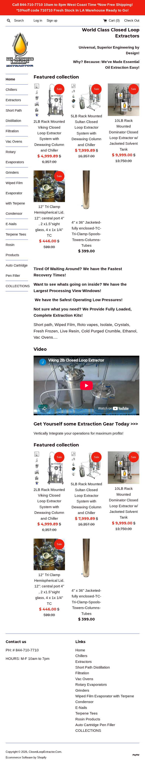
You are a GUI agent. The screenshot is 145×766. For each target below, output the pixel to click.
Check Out (131, 20)
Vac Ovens (14, 141)
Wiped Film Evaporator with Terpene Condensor (15, 198)
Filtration (12, 131)
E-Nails (11, 224)
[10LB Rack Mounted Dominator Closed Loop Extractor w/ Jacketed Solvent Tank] (123, 99)
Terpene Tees (16, 234)
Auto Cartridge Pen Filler (17, 271)
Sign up (52, 20)
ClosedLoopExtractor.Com (45, 751)
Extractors (13, 100)
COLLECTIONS (17, 286)
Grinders (12, 172)
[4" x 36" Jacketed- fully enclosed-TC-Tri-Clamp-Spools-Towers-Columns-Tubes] (86, 194)
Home (10, 79)
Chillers (11, 90)
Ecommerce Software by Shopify (26, 757)
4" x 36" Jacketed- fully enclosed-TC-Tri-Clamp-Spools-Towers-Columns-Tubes (86, 233)
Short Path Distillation (14, 116)
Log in (38, 20)
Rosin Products (12, 250)
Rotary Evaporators (15, 157)
